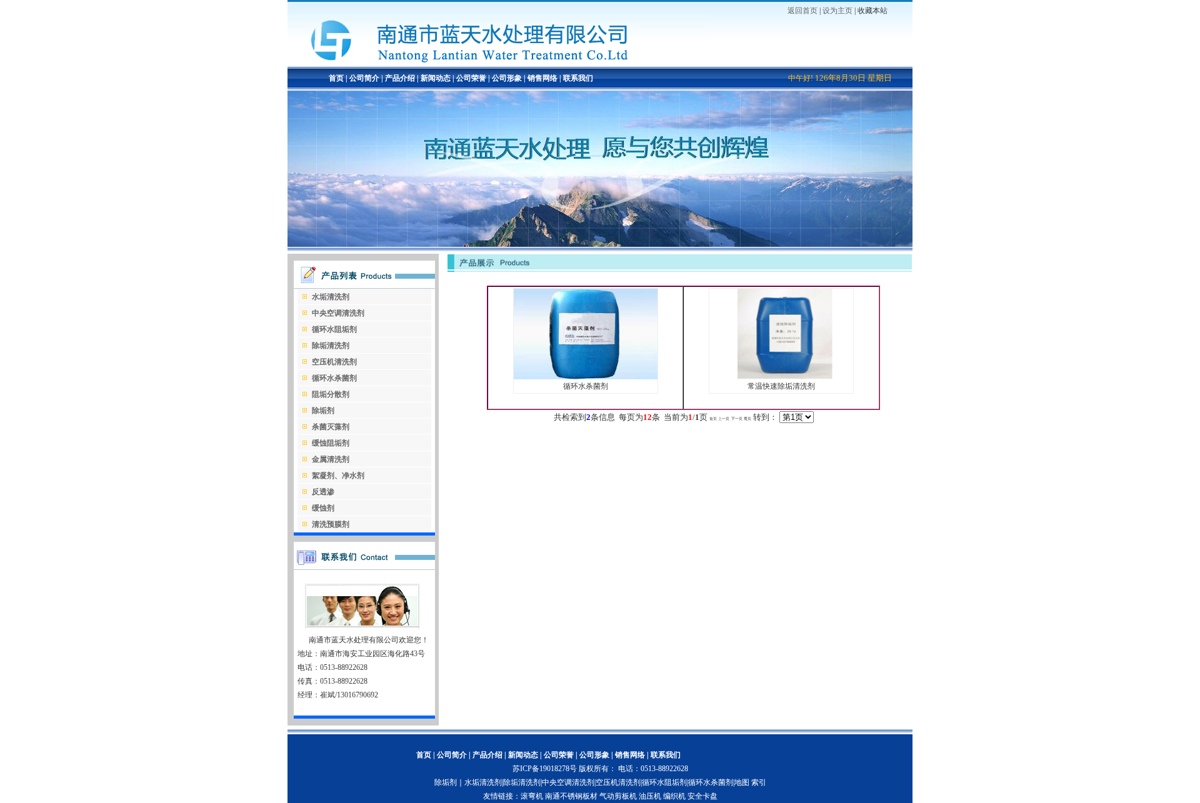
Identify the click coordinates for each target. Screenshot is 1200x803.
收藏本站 (873, 10)
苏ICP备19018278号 (544, 768)
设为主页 (837, 10)
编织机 (674, 796)
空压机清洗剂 (618, 782)
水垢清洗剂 (483, 782)
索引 (758, 782)
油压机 (650, 796)
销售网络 (543, 78)
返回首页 (803, 10)
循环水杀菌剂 (710, 782)
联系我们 (578, 78)
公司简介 (363, 78)
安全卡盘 (703, 796)
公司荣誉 (471, 78)
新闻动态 (436, 78)
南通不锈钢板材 (571, 796)
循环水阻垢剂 (664, 782)
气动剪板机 (618, 796)
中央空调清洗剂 (568, 782)
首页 (336, 78)
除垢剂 (445, 782)
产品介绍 (399, 78)
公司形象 (507, 78)
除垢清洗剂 (522, 782)
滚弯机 (532, 796)
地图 (741, 782)
